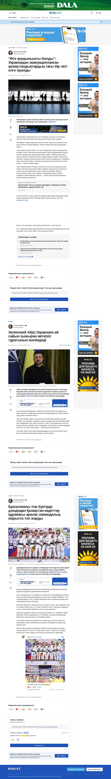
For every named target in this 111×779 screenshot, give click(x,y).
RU (92, 13)
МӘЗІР (14, 13)
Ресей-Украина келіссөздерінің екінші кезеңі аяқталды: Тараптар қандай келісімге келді (44, 242)
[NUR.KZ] (55, 13)
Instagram (63, 309)
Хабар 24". (52, 122)
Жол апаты (45, 17)
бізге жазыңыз (37, 265)
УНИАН (28, 396)
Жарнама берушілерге (94, 769)
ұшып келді (28, 231)
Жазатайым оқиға (55, 17)
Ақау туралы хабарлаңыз (76, 769)
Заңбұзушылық (25, 17)
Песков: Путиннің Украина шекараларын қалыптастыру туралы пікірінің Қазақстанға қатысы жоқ (41, 249)
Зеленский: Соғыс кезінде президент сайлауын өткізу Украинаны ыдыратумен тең (42, 186)
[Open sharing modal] (10, 134)
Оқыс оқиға (12, 17)
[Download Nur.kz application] (55, 5)
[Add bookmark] (10, 140)
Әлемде (10, 321)
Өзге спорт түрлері (18, 495)
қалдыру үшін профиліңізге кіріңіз (48, 293)
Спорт (10, 495)
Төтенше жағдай (35, 17)
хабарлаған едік (22, 200)
